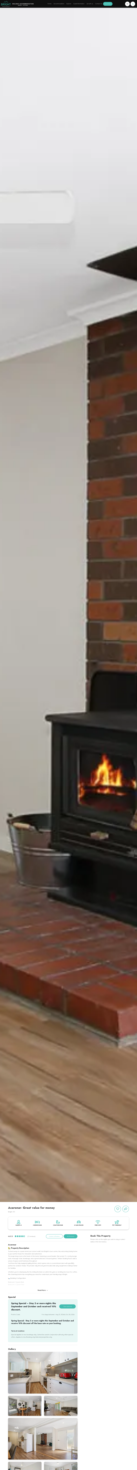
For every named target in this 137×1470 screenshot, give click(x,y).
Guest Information (78, 4)
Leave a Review (54, 1236)
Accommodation (59, 4)
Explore (68, 4)
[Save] (117, 1209)
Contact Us (98, 4)
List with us (90, 4)
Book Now (107, 4)
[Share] (125, 1209)
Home (49, 4)
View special (67, 1306)
